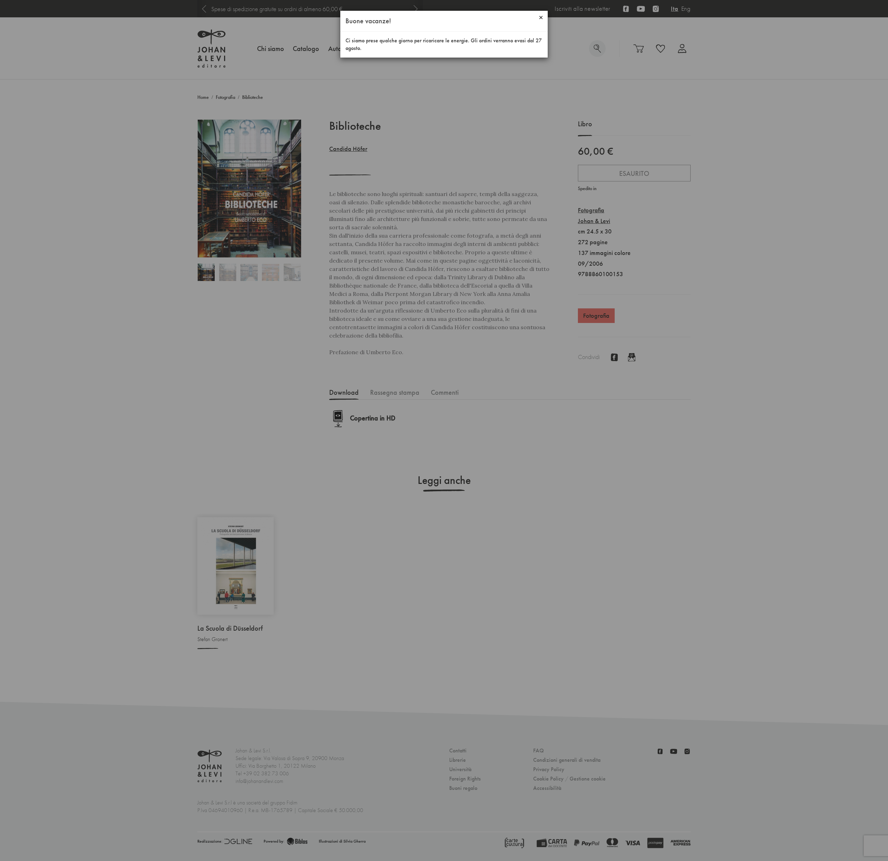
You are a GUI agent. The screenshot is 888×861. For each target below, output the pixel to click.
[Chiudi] (541, 17)
